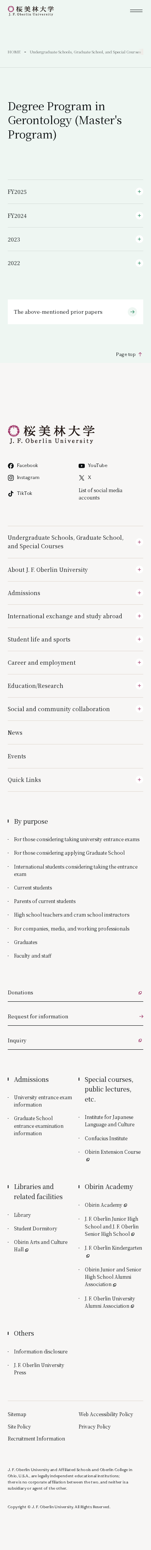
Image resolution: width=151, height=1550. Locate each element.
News (15, 732)
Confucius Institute (106, 1138)
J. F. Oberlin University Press (39, 1368)
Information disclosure (40, 1351)
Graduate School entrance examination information (38, 1125)
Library (22, 1214)
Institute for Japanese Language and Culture (109, 1120)
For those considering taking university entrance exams (76, 839)
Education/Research (35, 685)
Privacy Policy (95, 1426)
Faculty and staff (32, 955)
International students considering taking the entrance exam (75, 870)
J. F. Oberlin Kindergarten (114, 1247)
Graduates (25, 942)
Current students (33, 887)
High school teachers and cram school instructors (71, 914)
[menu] (136, 11)
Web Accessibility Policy (106, 1414)
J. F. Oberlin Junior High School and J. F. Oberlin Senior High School (114, 1226)
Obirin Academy (107, 1204)
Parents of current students (45, 901)
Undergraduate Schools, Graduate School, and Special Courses (66, 542)
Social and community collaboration (59, 709)
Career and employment (42, 662)
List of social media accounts (100, 494)
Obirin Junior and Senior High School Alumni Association (113, 1276)
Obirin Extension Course (114, 1151)
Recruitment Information (36, 1438)
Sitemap (17, 1414)
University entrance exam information (43, 1101)
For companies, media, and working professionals (71, 928)
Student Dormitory (35, 1228)
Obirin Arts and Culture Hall (40, 1245)
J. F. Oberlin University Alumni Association (114, 1302)
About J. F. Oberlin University (48, 569)
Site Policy (19, 1426)
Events (17, 756)
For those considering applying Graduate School (69, 852)
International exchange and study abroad (65, 616)
